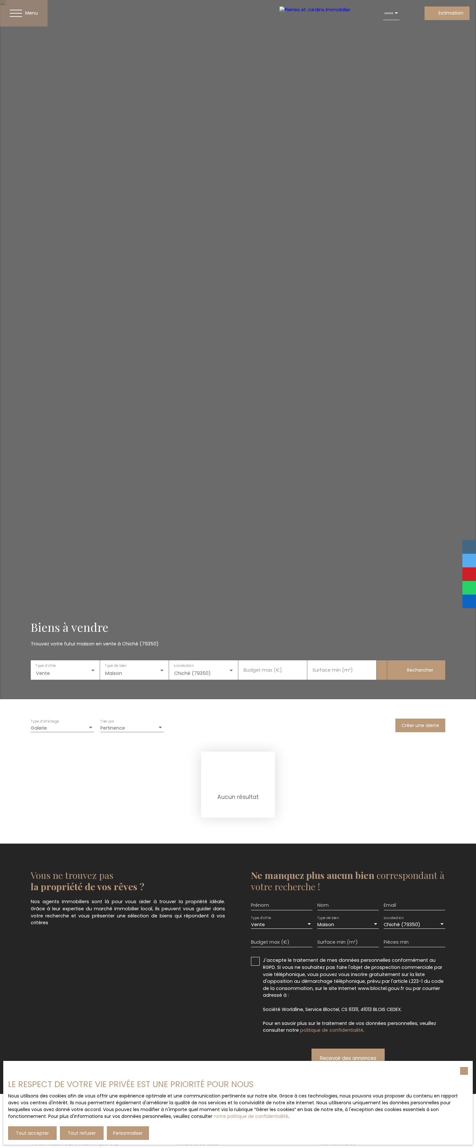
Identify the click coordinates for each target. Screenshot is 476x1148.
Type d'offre (46, 666)
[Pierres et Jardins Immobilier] (325, 13)
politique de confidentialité (331, 1030)
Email (390, 905)
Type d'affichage (45, 722)
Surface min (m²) (332, 670)
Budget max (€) (263, 670)
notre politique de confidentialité (251, 1116)
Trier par (107, 722)
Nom (323, 905)
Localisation (184, 666)
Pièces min (396, 942)
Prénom (260, 905)
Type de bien (115, 666)
